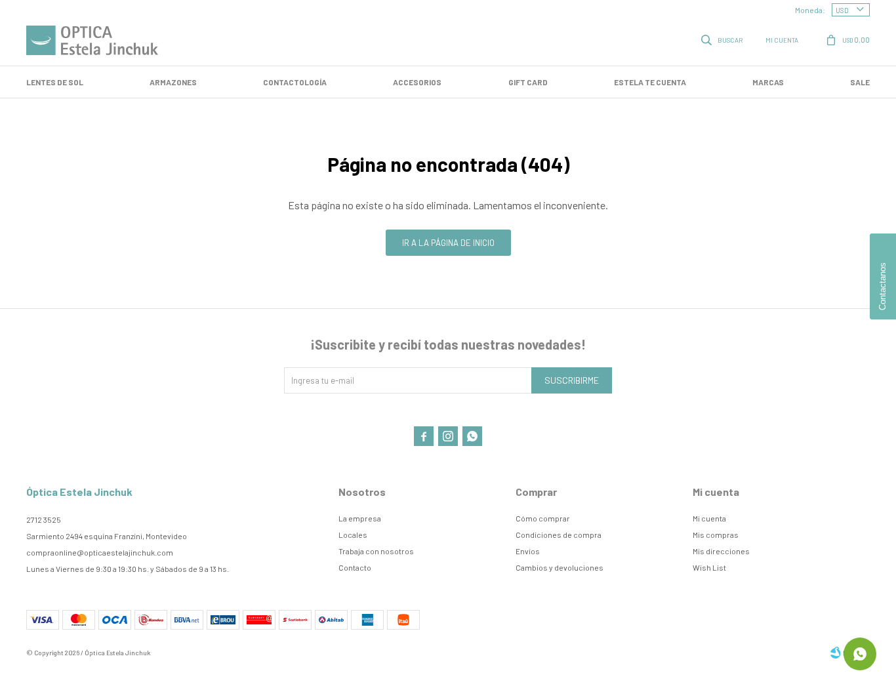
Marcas (768, 82)
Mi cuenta (709, 518)
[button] (723, 39)
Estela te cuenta (650, 82)
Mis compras (716, 534)
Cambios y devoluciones (559, 567)
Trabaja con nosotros (376, 551)
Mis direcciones (721, 551)
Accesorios (417, 82)
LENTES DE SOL (54, 82)
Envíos (528, 551)
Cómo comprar (543, 518)
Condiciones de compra (558, 534)
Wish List (709, 567)
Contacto (354, 567)
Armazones (173, 82)
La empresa (359, 518)
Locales (352, 534)
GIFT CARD (528, 82)
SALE (860, 82)
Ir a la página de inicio (448, 242)
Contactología (295, 82)
